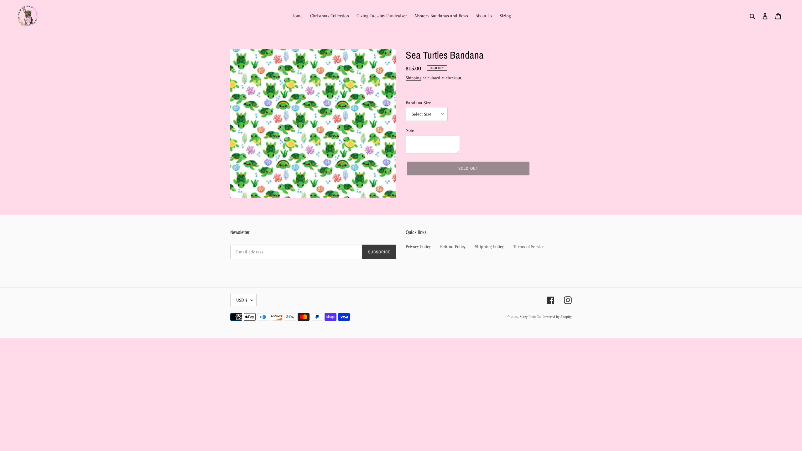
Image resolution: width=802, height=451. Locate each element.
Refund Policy (453, 246)
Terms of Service (528, 246)
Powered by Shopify (557, 317)
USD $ (241, 300)
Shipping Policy (489, 246)
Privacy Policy (418, 246)
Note (410, 130)
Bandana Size (418, 102)
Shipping (413, 77)
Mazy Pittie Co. (530, 317)
